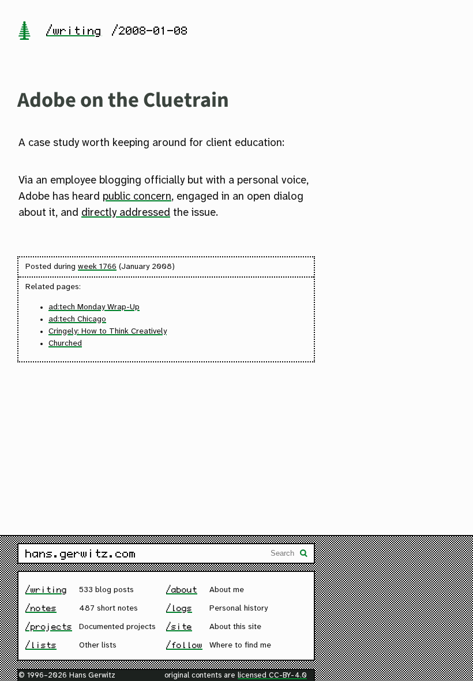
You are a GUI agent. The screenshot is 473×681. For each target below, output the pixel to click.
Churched (65, 343)
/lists (41, 645)
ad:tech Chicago (77, 319)
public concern (137, 197)
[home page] (24, 31)
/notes (41, 608)
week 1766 (97, 267)
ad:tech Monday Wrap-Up (94, 307)
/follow (184, 645)
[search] (303, 554)
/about (181, 589)
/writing (74, 30)
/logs (179, 608)
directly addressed (125, 213)
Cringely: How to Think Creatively (107, 331)
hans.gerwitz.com (80, 553)
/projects (48, 626)
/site (179, 626)
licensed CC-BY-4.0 (272, 675)
